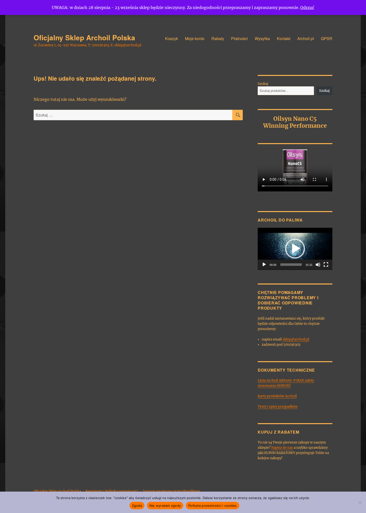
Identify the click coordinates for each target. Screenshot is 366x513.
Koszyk (171, 38)
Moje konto (194, 38)
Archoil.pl (305, 38)
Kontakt (283, 38)
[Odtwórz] (264, 264)
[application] (295, 249)
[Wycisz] (317, 264)
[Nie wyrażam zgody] (359, 502)
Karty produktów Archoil (277, 396)
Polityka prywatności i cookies (212, 506)
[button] (295, 249)
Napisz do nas (282, 448)
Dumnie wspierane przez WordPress (171, 491)
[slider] (291, 264)
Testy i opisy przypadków (278, 406)
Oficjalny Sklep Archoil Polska (84, 37)
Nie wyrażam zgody (165, 506)
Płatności (239, 38)
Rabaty (217, 38)
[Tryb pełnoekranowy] (325, 264)
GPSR (326, 38)
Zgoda (137, 506)
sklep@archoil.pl (295, 339)
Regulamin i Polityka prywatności (111, 491)
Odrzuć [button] (307, 7)
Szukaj (263, 84)
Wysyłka (262, 38)
